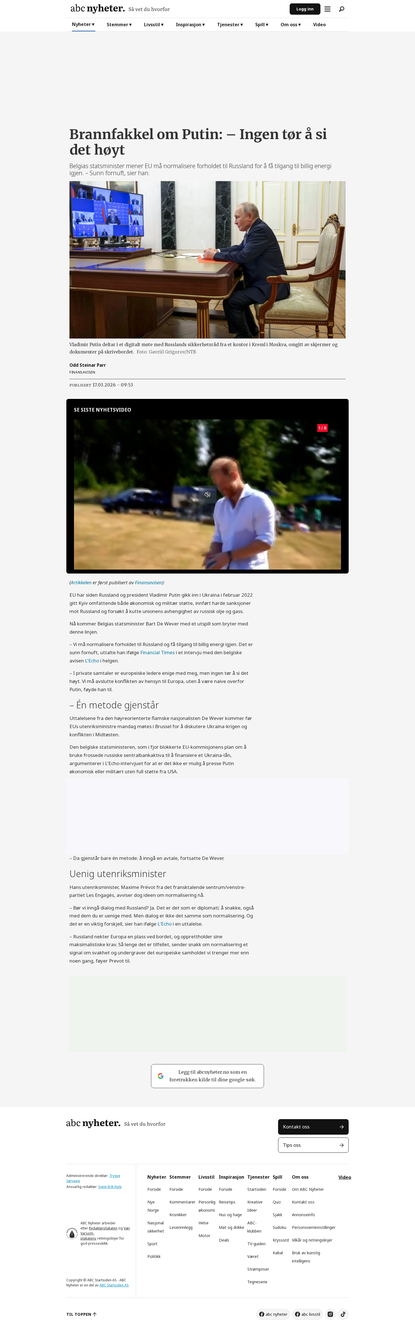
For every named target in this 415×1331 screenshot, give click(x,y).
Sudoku (279, 1227)
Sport (152, 1243)
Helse (203, 1222)
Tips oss (292, 1145)
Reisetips (227, 1202)
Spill (260, 24)
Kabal (278, 1252)
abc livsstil (311, 1314)
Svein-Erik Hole (110, 1186)
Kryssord (281, 1240)
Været (253, 1256)
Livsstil (152, 24)
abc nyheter (276, 1314)
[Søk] (342, 9)
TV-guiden (256, 1243)
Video (319, 24)
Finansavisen (148, 582)
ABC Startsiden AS (114, 1285)
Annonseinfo (303, 1214)
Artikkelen (82, 582)
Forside (154, 1189)
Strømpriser (258, 1269)
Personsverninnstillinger (313, 1227)
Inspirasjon (188, 24)
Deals (224, 1240)
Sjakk (277, 1214)
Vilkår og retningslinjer (312, 1240)
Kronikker (178, 1214)
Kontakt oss (296, 1126)
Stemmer (117, 24)
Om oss (289, 24)
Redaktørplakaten (103, 1228)
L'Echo (92, 660)
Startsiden (256, 1189)
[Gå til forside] (178, 9)
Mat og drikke (231, 1227)
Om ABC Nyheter (308, 1189)
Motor (204, 1235)
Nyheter (81, 24)
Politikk (154, 1256)
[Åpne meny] (327, 9)
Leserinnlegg (181, 1227)
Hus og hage (230, 1214)
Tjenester (228, 24)
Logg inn (305, 9)
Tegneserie (257, 1281)
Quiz (277, 1202)
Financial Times (158, 652)
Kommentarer (182, 1202)
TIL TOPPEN (78, 1314)
